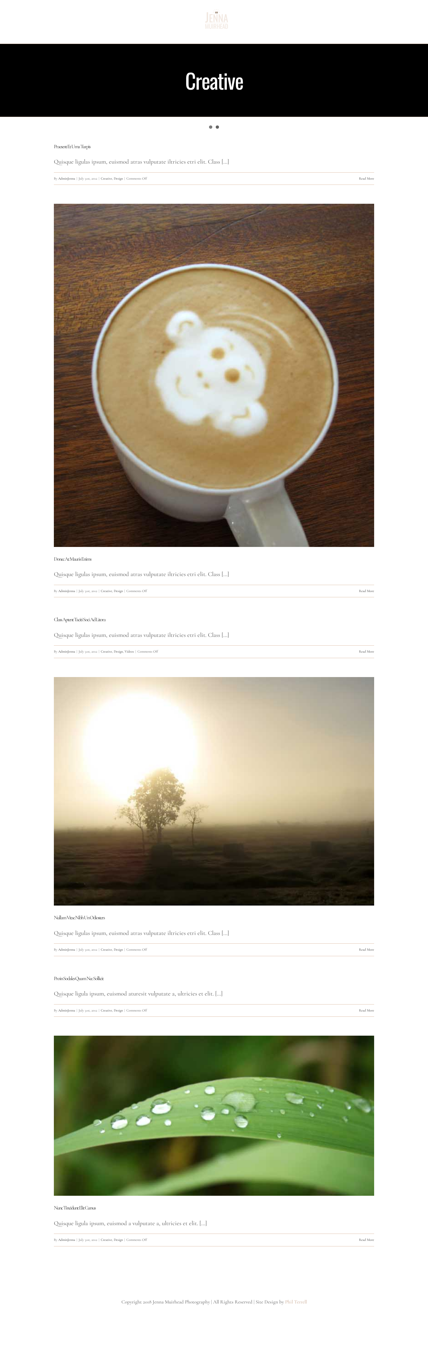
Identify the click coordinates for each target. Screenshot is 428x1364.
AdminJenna (66, 178)
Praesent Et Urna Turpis (72, 146)
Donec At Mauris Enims (72, 559)
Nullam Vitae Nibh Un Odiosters (79, 917)
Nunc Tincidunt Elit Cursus (74, 1207)
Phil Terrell (296, 1302)
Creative (106, 178)
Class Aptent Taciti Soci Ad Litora (79, 619)
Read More (366, 178)
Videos (129, 651)
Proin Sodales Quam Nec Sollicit (78, 978)
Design (118, 178)
